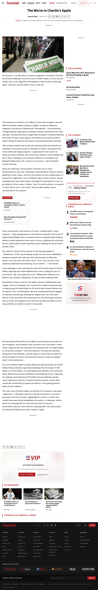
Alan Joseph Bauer (38, 550)
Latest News (5, 540)
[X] (43, 525)
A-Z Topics (21, 532)
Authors (4, 556)
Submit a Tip (68, 547)
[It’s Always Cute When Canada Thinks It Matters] (72, 143)
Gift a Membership (84, 540)
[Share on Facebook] (57, 16)
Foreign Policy (21, 550)
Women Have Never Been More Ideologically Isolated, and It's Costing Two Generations (87, 171)
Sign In (78, 525)
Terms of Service (6, 584)
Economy (20, 547)
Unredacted (52, 543)
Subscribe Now (42, 474)
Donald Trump (21, 543)
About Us (67, 537)
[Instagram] (47, 525)
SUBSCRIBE (83, 3)
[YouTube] (55, 525)
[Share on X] (49, 16)
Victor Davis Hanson (30, 510)
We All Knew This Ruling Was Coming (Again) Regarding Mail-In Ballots (54, 504)
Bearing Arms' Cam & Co (55, 547)
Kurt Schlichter (37, 537)
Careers (67, 543)
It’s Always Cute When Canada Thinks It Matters (87, 142)
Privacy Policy (15, 584)
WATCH (38, 3)
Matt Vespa (7, 510)
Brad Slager (36, 547)
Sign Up (91, 578)
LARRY (50, 537)
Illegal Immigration (23, 553)
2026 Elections (21, 537)
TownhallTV (5, 553)
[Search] (91, 3)
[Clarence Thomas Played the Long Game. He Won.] (72, 156)
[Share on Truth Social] (53, 16)
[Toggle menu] (3, 3)
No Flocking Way (73, 87)
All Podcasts (52, 555)
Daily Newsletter (84, 543)
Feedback (23, 584)
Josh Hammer (37, 553)
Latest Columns (6, 543)
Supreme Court (22, 556)
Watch (4, 547)
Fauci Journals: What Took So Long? (79, 279)
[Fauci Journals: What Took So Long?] (81, 269)
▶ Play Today (74, 198)
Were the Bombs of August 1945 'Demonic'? (33, 503)
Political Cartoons (6, 550)
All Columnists (37, 556)
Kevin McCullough (38, 543)
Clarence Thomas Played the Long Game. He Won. (80, 96)
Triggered (51, 540)
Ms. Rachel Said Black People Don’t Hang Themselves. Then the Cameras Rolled (82, 249)
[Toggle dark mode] (95, 3)
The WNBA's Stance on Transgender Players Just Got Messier (11, 503)
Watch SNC (83, 547)
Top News (4, 537)
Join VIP (92, 525)
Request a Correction (32, 584)
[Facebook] (51, 525)
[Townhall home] (9, 525)
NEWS (24, 3)
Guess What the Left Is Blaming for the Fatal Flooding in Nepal (80, 73)
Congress (20, 540)
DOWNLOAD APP (61, 3)
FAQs (85, 525)
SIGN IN (73, 3)
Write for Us (68, 550)
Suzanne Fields (33, 16)
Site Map (41, 584)
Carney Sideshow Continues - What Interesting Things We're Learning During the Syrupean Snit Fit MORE (81, 235)
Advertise (67, 540)
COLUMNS (31, 3)
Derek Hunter (36, 540)
